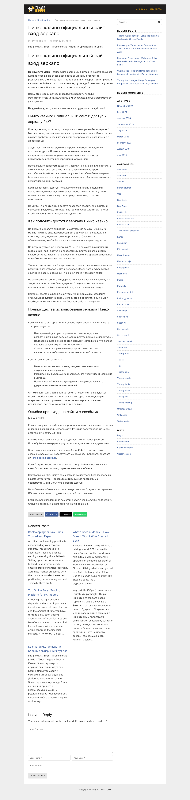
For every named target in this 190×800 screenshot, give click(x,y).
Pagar (120, 280)
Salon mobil (122, 310)
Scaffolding (122, 316)
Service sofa (123, 329)
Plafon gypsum (124, 298)
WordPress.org (124, 454)
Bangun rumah (124, 187)
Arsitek (120, 181)
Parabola (121, 286)
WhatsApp (81, 514)
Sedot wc (121, 322)
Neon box (122, 273)
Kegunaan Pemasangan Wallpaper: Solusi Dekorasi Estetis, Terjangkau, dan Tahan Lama (137, 61)
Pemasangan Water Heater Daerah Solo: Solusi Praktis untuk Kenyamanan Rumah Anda (137, 48)
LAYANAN (140, 9)
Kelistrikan (122, 243)
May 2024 (122, 112)
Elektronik (122, 212)
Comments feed (125, 447)
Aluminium (122, 175)
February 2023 (124, 142)
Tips (119, 366)
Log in (120, 435)
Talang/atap (123, 353)
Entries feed (123, 441)
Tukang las (122, 396)
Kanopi (120, 237)
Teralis (120, 359)
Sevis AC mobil (124, 341)
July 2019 (122, 155)
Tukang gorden (124, 378)
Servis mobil (123, 335)
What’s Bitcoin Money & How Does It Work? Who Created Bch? (91, 536)
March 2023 (123, 136)
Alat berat (122, 169)
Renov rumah (123, 304)
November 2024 (125, 106)
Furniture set (123, 224)
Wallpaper (122, 415)
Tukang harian (124, 384)
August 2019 (123, 149)
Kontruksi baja (124, 261)
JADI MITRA (156, 9)
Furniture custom (125, 218)
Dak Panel (122, 206)
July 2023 (122, 130)
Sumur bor (122, 347)
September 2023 (125, 124)
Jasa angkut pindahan (128, 230)
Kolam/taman (123, 255)
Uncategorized (44, 20)
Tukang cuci (123, 372)
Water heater (123, 421)
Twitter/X (67, 514)
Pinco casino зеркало (44, 457)
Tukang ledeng (124, 402)
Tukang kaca (123, 390)
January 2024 (124, 118)
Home (31, 20)
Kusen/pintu (123, 267)
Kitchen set (122, 249)
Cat (119, 194)
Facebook (52, 514)
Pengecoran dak (125, 292)
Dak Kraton (122, 200)
